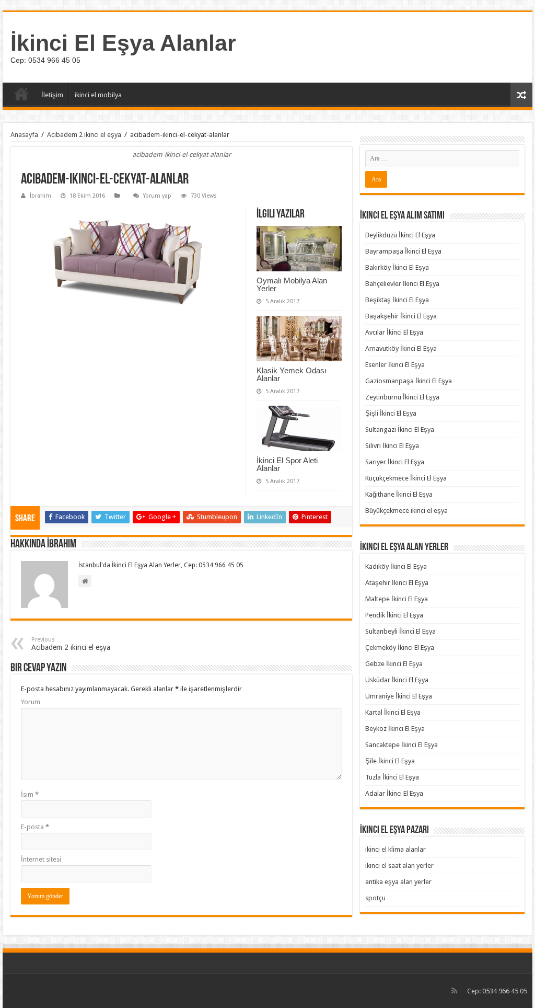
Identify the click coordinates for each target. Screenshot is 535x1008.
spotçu (375, 898)
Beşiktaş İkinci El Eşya (397, 300)
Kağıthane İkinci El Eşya (399, 494)
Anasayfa (21, 94)
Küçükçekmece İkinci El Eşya (406, 478)
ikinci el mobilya (98, 95)
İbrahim (40, 195)
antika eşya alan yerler (398, 882)
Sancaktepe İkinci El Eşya (401, 745)
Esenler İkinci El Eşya (395, 365)
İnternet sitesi (41, 859)
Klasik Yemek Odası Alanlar (292, 374)
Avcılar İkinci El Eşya (394, 332)
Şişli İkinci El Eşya (390, 413)
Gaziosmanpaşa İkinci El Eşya (408, 381)
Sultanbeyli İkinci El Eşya (400, 631)
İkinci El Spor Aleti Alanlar (287, 464)
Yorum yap (157, 195)
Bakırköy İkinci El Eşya (397, 267)
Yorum (30, 702)
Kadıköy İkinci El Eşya (396, 566)
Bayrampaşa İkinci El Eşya (403, 251)
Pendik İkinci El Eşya (394, 615)
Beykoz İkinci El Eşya (395, 728)
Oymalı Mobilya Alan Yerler (292, 284)
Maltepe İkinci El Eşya (396, 599)
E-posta (35, 827)
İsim (30, 794)
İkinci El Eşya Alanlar (123, 42)
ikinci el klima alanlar (395, 849)
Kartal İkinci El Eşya (393, 712)
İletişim (52, 95)
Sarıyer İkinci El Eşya (394, 462)
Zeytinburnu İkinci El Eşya (402, 397)
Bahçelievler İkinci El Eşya (402, 284)
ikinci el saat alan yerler (399, 865)
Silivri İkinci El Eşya (392, 446)
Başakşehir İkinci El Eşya (401, 316)
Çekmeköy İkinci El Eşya (399, 647)
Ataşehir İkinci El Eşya (396, 583)
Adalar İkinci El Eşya (394, 793)
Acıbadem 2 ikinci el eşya (84, 135)
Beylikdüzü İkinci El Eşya (400, 235)
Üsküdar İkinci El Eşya (396, 680)
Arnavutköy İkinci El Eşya (401, 348)
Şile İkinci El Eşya (390, 761)
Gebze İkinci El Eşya (394, 664)
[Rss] (454, 990)
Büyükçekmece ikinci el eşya (406, 510)
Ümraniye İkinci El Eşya (398, 696)
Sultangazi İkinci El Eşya (399, 429)
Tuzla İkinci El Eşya (392, 777)
